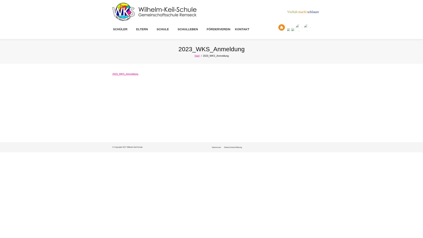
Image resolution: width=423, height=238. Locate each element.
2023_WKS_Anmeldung (125, 74)
